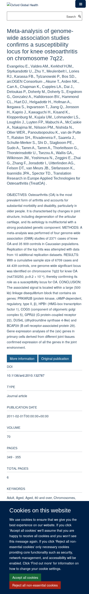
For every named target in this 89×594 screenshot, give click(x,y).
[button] (80, 4)
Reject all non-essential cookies (35, 585)
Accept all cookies (25, 577)
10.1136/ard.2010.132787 (25, 375)
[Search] (79, 16)
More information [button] (22, 358)
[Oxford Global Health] (22, 3)
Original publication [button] (55, 358)
